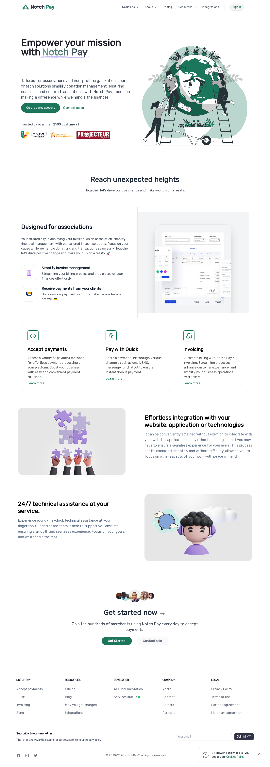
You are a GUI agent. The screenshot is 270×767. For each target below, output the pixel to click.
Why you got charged (81, 705)
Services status (125, 697)
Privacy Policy (221, 689)
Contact (168, 697)
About (167, 689)
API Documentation (128, 689)
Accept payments (29, 689)
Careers (168, 705)
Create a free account (40, 107)
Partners (168, 713)
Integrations (74, 713)
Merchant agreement (227, 713)
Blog (68, 697)
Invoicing (23, 705)
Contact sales (73, 108)
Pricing (70, 689)
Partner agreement (225, 705)
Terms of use (220, 697)
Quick (20, 697)
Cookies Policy (235, 757)
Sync (20, 713)
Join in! (241, 736)
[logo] (38, 7)
